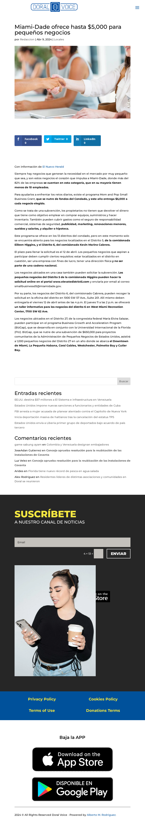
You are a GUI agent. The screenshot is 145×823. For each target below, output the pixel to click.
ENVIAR (118, 553)
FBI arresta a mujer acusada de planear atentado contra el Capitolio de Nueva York (71, 411)
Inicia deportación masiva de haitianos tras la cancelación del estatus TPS (64, 417)
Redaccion (27, 39)
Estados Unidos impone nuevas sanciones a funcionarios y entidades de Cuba (67, 405)
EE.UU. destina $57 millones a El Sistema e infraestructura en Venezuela (63, 399)
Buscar (123, 381)
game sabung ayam (28, 444)
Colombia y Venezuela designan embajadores (78, 444)
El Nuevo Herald (53, 166)
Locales (59, 39)
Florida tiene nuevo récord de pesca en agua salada (63, 471)
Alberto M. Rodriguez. (101, 815)
